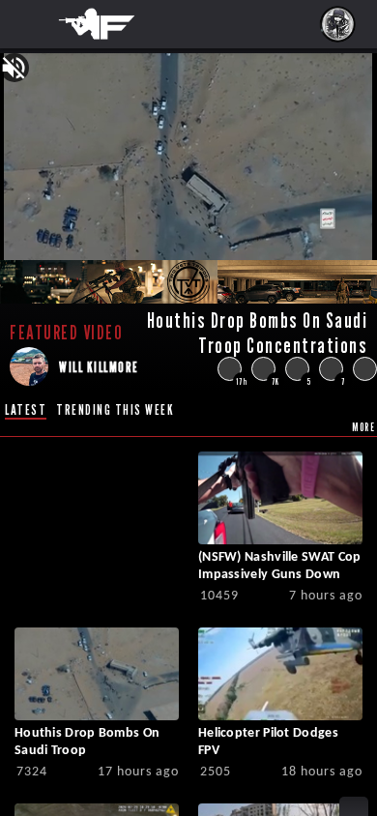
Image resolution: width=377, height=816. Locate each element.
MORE (363, 427)
